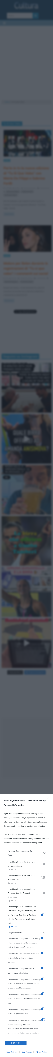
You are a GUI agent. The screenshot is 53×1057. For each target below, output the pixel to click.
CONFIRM (16, 1043)
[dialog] (26, 925)
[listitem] (26, 853)
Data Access (26, 1052)
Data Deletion (11, 1052)
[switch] (43, 864)
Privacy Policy (41, 1052)
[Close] (48, 799)
